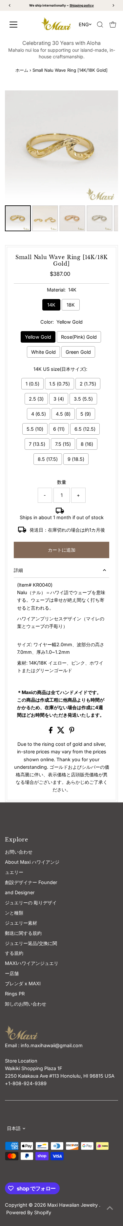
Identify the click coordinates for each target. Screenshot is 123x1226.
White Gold (43, 352)
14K (51, 305)
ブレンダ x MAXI (23, 983)
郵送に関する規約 (23, 933)
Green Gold (78, 352)
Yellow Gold (38, 337)
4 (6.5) (38, 414)
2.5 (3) (36, 399)
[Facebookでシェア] (51, 731)
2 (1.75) (88, 384)
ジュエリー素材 (21, 923)
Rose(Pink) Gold (79, 337)
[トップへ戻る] (109, 1208)
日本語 (14, 1128)
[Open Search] (100, 25)
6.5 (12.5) (84, 429)
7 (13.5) (37, 444)
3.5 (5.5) (83, 399)
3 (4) (58, 399)
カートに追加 (61, 550)
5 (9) (85, 414)
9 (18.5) (76, 459)
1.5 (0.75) (59, 384)
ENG (84, 24)
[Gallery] (61, 161)
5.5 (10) (35, 429)
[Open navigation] (19, 24)
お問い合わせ (18, 852)
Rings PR (15, 993)
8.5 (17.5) (48, 459)
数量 (61, 482)
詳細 (18, 570)
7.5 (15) (63, 444)
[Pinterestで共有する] (71, 731)
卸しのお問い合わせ (25, 1004)
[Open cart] (113, 25)
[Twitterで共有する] (61, 731)
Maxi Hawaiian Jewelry (73, 1205)
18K (71, 305)
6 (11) (59, 429)
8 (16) (87, 444)
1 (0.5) (32, 384)
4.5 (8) (63, 414)
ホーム (21, 70)
